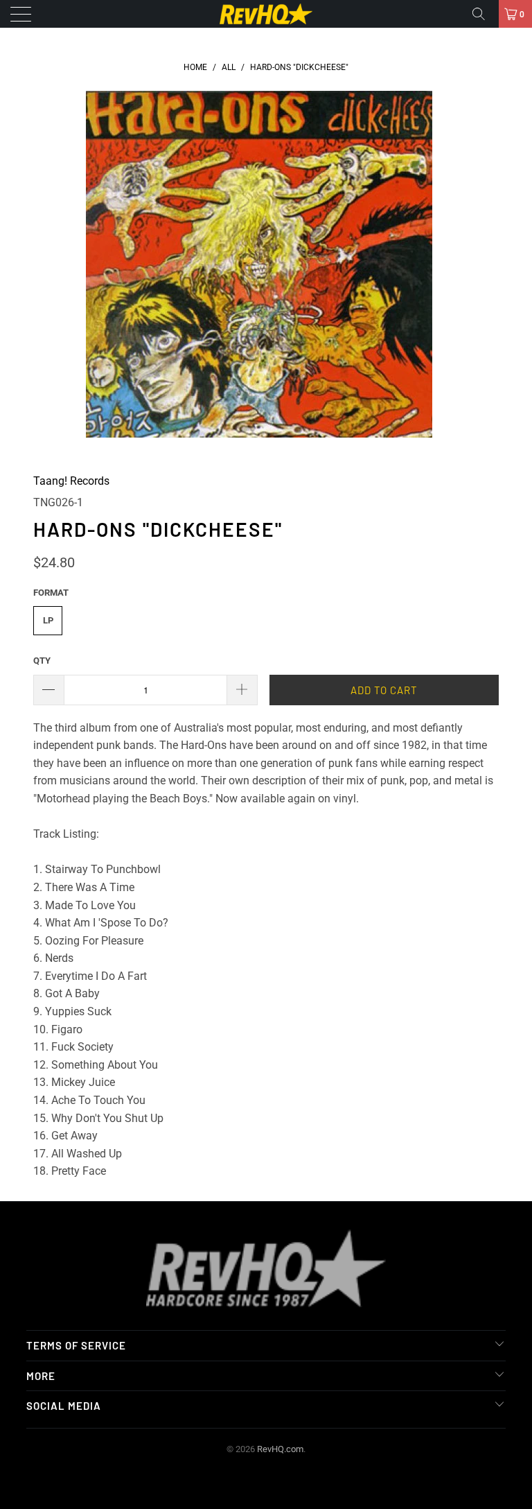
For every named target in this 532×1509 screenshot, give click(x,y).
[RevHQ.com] (266, 14)
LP (48, 620)
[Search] (483, 14)
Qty (42, 660)
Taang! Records (71, 481)
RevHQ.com (280, 1449)
